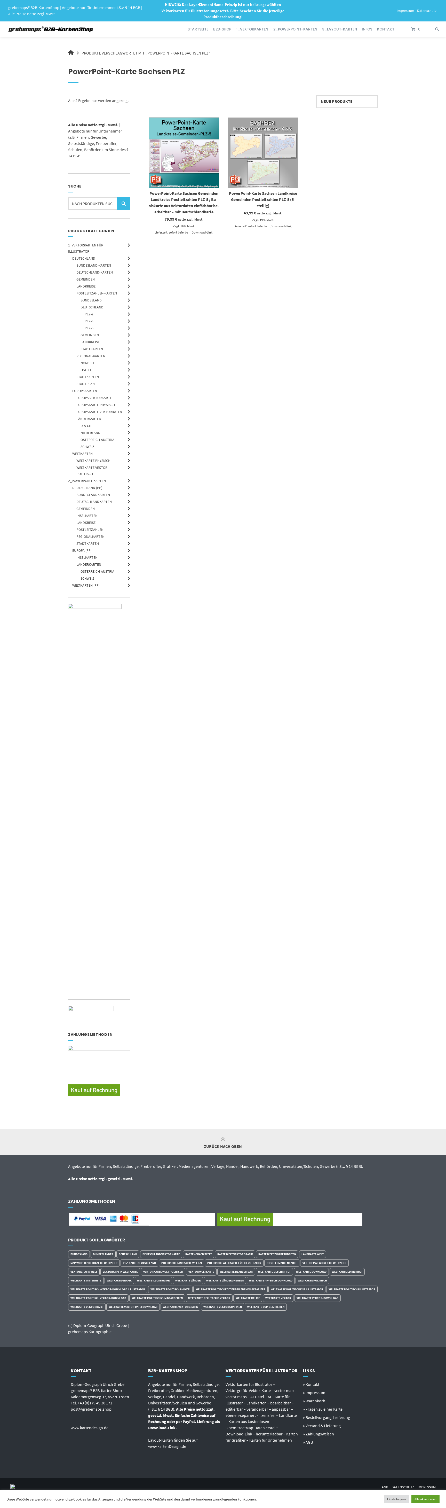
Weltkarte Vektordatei (86, 1307)
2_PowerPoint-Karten (295, 29)
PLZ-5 (89, 328)
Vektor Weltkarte (201, 1271)
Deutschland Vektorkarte (161, 1254)
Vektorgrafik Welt (83, 1271)
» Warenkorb (314, 1400)
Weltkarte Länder (188, 1280)
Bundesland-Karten (93, 265)
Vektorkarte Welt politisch (163, 1271)
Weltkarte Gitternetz (85, 1280)
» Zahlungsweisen (318, 1433)
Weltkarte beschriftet (274, 1271)
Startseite (198, 29)
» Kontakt (311, 1384)
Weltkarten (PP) (86, 585)
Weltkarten (82, 453)
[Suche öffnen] (437, 29)
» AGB (308, 1442)
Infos (367, 29)
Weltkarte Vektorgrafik (180, 1307)
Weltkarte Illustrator (153, 1280)
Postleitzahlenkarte (282, 1263)
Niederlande (91, 432)
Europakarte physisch (95, 404)
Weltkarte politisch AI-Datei (170, 1289)
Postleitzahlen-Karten (96, 293)
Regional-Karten (90, 356)
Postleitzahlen (89, 529)
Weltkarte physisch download (270, 1280)
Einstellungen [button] (396, 1499)
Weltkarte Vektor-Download (317, 1298)
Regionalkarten (90, 536)
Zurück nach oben (223, 1146)
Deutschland (83, 258)
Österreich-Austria (97, 439)
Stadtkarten (92, 349)
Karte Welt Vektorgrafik (235, 1254)
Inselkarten (87, 515)
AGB (385, 1487)
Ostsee (86, 370)
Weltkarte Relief (248, 1298)
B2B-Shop (222, 29)
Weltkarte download (311, 1271)
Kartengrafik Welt (198, 1254)
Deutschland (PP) (87, 487)
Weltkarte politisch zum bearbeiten (157, 1298)
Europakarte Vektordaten (99, 411)
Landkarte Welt (312, 1254)
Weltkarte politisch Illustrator (352, 1289)
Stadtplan (85, 384)
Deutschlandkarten (94, 501)
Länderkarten (88, 418)
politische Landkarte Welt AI (181, 1263)
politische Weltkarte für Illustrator (234, 1263)
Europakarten (84, 390)
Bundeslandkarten (93, 494)
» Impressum (314, 1392)
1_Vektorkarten (252, 29)
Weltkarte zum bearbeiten (265, 1307)
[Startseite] (51, 29)
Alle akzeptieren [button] (425, 1499)
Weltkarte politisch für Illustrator (297, 1289)
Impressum (405, 10)
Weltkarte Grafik (119, 1280)
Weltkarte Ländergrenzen (225, 1280)
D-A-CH (86, 425)
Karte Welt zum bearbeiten (277, 1254)
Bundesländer (103, 1254)
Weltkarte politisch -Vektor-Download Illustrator (107, 1289)
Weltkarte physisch (93, 460)
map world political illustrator (93, 1263)
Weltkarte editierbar (347, 1271)
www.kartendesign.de (89, 1427)
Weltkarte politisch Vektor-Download (98, 1298)
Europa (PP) (82, 550)
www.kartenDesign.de (167, 1446)
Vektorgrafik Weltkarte (120, 1271)
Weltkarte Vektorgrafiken (222, 1307)
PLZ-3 (89, 321)
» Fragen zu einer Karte (323, 1409)
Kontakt (385, 29)
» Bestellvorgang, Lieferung (326, 1417)
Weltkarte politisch (312, 1280)
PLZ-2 (89, 314)
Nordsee (88, 363)
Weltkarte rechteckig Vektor (209, 1298)
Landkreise (85, 286)
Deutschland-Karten (94, 272)
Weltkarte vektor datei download (133, 1307)
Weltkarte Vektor (278, 1298)
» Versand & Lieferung (322, 1425)
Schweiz (87, 446)
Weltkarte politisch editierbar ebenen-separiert (230, 1289)
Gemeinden (85, 279)
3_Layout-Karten (339, 29)
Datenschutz (426, 10)
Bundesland (91, 300)
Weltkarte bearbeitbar (236, 1271)
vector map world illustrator (324, 1263)
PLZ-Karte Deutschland (139, 1263)
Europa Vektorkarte (94, 397)
